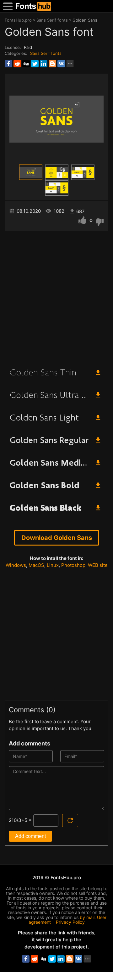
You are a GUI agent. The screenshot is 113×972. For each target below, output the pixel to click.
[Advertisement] (56, 296)
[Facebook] (8, 63)
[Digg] (26, 63)
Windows (16, 565)
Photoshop (73, 565)
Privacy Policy (70, 922)
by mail (87, 917)
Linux (53, 565)
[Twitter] (35, 63)
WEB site (98, 565)
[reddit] (17, 63)
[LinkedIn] (43, 63)
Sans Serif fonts (46, 53)
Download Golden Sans (56, 537)
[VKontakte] (61, 63)
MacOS (36, 565)
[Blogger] (52, 63)
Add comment (30, 836)
